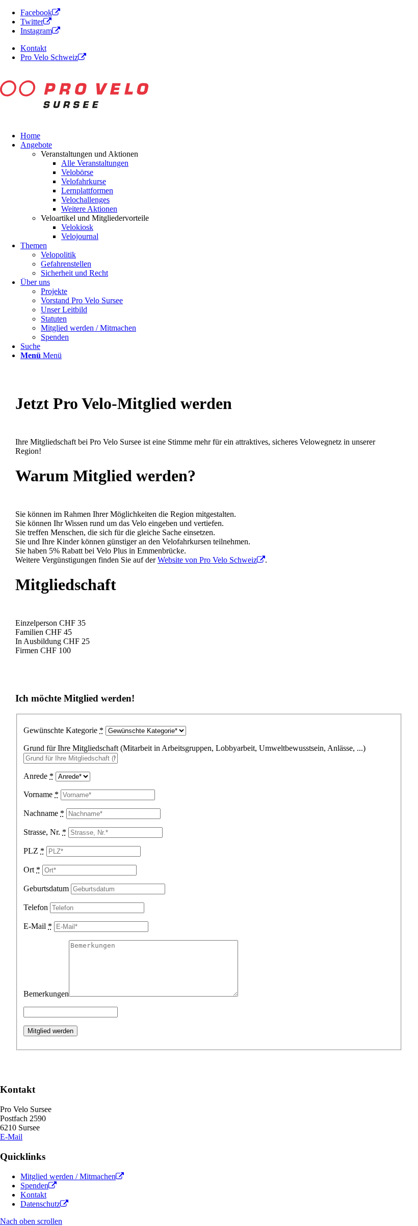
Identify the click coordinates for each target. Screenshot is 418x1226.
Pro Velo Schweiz (49, 57)
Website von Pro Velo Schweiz (207, 560)
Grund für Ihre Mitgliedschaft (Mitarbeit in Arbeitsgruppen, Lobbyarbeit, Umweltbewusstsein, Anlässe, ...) (194, 748)
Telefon (35, 907)
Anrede (38, 776)
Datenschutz (40, 1204)
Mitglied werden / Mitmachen (68, 1176)
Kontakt (33, 48)
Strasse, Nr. (44, 832)
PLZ (33, 850)
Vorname (41, 794)
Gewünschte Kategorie (63, 730)
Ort (31, 869)
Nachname (43, 813)
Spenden (34, 1185)
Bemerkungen (46, 993)
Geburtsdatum (46, 888)
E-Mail (37, 926)
